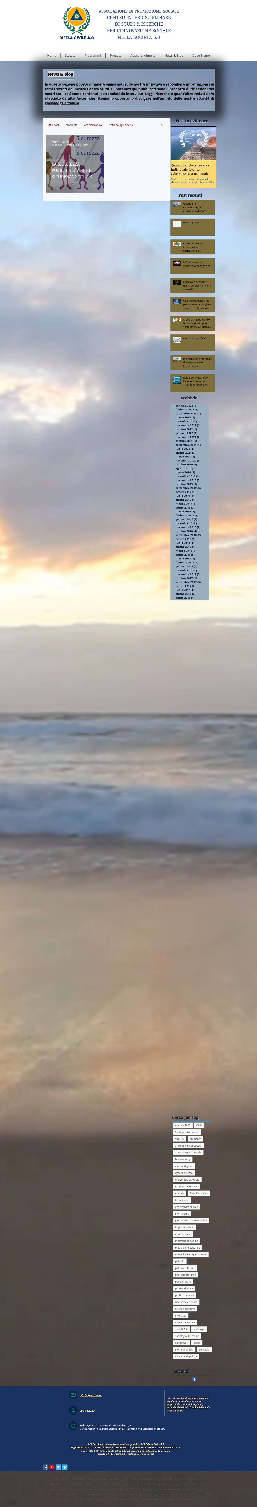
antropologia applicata (188, 1145)
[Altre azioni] (98, 143)
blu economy (182, 1159)
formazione (181, 1200)
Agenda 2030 (182, 1125)
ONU (199, 1125)
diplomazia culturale (187, 1179)
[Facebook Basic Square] (194, 1379)
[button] (162, 125)
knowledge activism (62, 103)
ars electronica (93, 125)
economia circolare (186, 1186)
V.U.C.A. (179, 1138)
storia (197, 1342)
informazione (183, 1234)
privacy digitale (184, 1288)
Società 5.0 (103, 1455)
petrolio (179, 1261)
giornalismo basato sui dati (191, 1220)
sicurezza (180, 1315)
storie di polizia (184, 1349)
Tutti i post (52, 125)
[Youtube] (52, 1468)
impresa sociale (184, 1227)
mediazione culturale (187, 1247)
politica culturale (185, 1268)
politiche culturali (185, 1274)
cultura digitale (184, 1166)
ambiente (71, 125)
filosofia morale (199, 1193)
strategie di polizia (186, 1356)
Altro (144, 125)
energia (179, 1193)
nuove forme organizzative (190, 1254)
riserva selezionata (186, 1302)
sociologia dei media (187, 1336)
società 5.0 (181, 1329)
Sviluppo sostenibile (187, 1132)
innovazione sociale (186, 1240)
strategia (204, 1349)
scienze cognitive (185, 1308)
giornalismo (182, 1213)
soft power (181, 1342)
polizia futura (183, 1281)
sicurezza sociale (185, 1322)
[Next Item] (210, 143)
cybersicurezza (184, 1172)
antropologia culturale (188, 1152)
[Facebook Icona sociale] (45, 1468)
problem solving (184, 1295)
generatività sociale (186, 1206)
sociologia (199, 1329)
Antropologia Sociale (121, 125)
